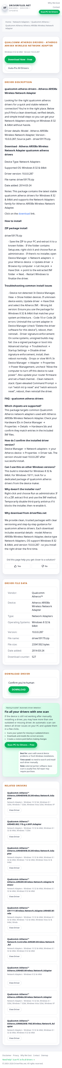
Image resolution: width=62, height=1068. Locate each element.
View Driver (14, 810)
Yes (19, 566)
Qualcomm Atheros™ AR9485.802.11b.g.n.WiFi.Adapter (24, 823)
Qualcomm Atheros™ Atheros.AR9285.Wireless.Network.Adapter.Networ (30, 882)
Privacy (16, 1055)
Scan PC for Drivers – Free (21, 745)
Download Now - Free (20, 59)
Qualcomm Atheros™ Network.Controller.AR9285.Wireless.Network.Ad (30, 942)
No (46, 566)
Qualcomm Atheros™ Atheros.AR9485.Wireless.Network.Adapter (29, 969)
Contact (56, 7)
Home (8, 22)
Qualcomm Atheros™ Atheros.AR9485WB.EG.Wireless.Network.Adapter (30, 795)
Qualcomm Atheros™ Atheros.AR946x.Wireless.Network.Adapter (29, 995)
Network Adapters (21, 22)
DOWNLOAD (19, 689)
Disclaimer (6, 1055)
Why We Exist (54, 3)
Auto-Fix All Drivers (18, 68)
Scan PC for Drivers (49, 12)
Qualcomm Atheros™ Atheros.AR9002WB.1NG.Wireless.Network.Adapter (31, 1023)
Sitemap (44, 1055)
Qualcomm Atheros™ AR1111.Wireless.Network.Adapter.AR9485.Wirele (30, 910)
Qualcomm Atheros (40, 22)
